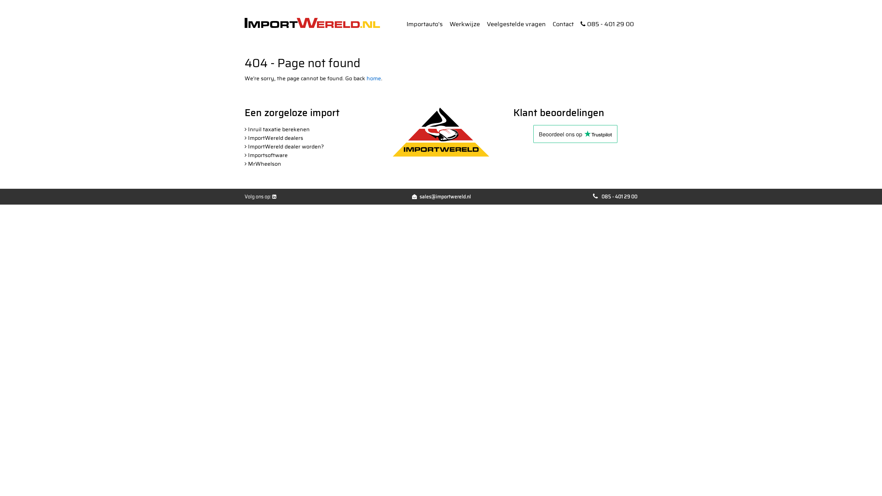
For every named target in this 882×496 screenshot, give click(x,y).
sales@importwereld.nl (445, 196)
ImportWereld (312, 23)
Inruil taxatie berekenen (279, 129)
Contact (563, 24)
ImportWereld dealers (275, 138)
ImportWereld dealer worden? (286, 146)
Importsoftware (268, 155)
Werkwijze (465, 24)
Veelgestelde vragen (516, 24)
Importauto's (425, 24)
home (374, 78)
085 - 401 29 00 (610, 24)
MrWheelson (264, 163)
